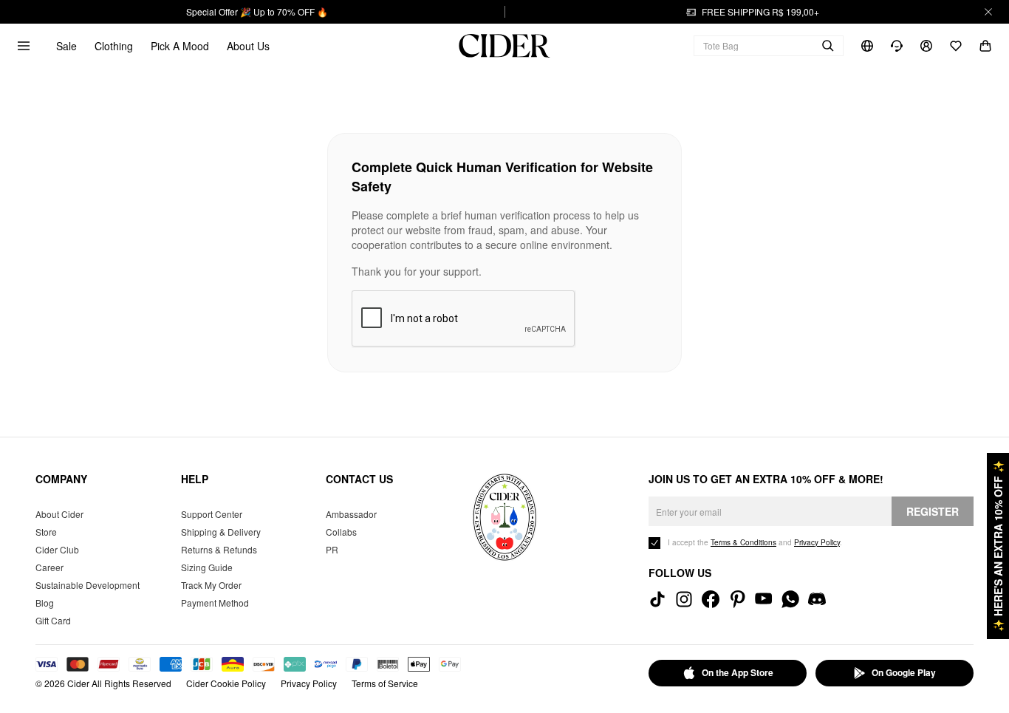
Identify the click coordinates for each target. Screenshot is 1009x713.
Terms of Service (385, 683)
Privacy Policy (309, 683)
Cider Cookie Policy (226, 683)
